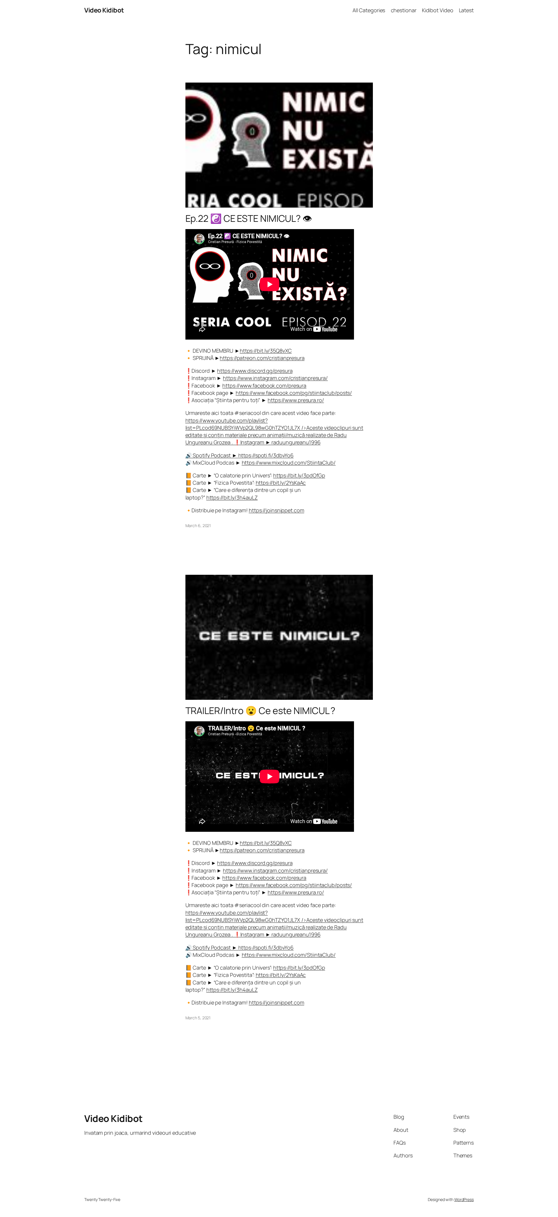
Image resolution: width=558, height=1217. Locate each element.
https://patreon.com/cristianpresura (262, 357)
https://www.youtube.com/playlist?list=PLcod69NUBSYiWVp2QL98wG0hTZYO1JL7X (274, 431)
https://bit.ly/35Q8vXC (266, 350)
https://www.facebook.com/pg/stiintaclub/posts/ (294, 392)
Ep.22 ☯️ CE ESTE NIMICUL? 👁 (248, 218)
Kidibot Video (437, 10)
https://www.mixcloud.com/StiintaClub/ (289, 462)
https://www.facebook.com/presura (264, 385)
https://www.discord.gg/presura (254, 370)
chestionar (403, 10)
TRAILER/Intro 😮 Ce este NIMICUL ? (260, 710)
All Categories (369, 10)
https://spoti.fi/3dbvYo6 (266, 455)
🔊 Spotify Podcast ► (211, 455)
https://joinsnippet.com (276, 510)
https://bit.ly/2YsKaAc (281, 482)
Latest (466, 10)
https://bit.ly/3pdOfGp (299, 475)
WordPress (464, 1199)
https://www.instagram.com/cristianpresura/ (275, 377)
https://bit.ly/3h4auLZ (232, 497)
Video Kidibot (104, 10)
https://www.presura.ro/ (296, 400)
